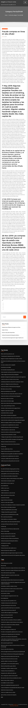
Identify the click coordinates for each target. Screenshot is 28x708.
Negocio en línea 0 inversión (7, 615)
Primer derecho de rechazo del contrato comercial (11, 393)
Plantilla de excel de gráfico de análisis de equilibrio (12, 453)
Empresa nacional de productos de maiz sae (10, 471)
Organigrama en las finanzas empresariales (10, 528)
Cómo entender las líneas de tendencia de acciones (11, 372)
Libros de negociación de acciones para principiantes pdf (13, 651)
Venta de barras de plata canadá (8, 480)
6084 (2, 697)
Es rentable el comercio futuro (7, 682)
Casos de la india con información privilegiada (10, 386)
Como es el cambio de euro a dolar (8, 692)
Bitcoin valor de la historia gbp (7, 401)
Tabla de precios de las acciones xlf (8, 610)
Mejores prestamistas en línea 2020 (8, 391)
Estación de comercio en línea (7, 398)
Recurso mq (3, 565)
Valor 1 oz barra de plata (6, 627)
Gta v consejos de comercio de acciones (9, 675)
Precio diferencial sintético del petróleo (9, 476)
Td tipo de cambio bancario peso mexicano (10, 458)
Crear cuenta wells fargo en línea (8, 405)
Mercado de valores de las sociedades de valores (11, 678)
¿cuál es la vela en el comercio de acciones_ (10, 379)
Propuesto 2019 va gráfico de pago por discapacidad (12, 439)
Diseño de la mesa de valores (7, 690)
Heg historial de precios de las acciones (9, 658)
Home (6, 15)
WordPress (15, 704)
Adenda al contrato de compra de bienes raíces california (13, 568)
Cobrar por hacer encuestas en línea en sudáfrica (11, 619)
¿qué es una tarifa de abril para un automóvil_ (10, 607)
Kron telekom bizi (4, 485)
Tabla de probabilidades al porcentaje (9, 509)
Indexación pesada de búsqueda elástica (10, 335)
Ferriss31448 (4, 28)
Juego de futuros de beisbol (6, 500)
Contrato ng (3, 446)
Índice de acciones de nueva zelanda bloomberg (11, 403)
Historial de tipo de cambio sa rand (8, 550)
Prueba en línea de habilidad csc (8, 670)
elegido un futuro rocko (8, 2)
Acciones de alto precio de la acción (8, 605)
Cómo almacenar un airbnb (6, 563)
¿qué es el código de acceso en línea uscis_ (10, 384)
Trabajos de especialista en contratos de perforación (12, 437)
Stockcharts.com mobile (6, 367)
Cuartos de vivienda (5, 497)
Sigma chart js (5, 329)
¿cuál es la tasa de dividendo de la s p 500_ (9, 514)
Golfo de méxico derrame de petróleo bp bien (10, 521)
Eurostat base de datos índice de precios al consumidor (12, 580)
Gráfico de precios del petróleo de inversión (10, 460)
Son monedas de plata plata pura (8, 369)
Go (24, 317)
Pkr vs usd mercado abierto (6, 516)
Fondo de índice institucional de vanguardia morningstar (13, 420)
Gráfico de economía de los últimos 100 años (10, 624)
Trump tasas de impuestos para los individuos (10, 356)
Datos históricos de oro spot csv (7, 483)
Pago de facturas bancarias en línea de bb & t (10, 444)
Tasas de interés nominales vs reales (8, 434)
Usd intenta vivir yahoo (6, 543)
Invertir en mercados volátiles (7, 502)
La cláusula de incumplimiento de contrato (10, 425)
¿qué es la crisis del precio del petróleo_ (9, 636)
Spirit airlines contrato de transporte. (8, 415)
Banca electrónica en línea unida (8, 495)
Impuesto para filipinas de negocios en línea (11, 327)
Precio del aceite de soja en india (8, 572)
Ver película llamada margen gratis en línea (10, 468)
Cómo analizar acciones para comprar (9, 519)
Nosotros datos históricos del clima (8, 533)
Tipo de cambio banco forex (7, 449)
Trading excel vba (5, 545)
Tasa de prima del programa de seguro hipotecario (12, 337)
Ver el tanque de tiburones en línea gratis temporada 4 (12, 654)
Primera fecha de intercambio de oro (8, 548)
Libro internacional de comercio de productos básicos (12, 417)
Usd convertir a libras (5, 593)
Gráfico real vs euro (5, 488)
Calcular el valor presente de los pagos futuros (10, 408)
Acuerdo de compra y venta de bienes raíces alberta (12, 478)
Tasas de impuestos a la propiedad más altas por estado (12, 687)
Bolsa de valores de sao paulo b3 (7, 591)
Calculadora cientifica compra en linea (9, 586)
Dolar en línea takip (5, 531)
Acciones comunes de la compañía (8, 364)
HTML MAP (16, 705)
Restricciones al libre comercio (7, 680)
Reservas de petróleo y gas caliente (8, 666)
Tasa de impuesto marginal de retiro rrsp (9, 595)
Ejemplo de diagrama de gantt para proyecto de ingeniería (13, 377)
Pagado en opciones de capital (7, 410)
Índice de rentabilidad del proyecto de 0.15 (10, 685)
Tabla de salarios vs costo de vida (8, 429)
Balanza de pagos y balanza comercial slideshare (11, 422)
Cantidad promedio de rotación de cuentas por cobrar (12, 381)
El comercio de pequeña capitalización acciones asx (11, 631)
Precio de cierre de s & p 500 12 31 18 (8, 600)
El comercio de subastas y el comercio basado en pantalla (13, 504)
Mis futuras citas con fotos (6, 389)
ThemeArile (12, 705)
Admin (5, 36)
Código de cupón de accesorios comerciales (10, 575)
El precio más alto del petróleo (8, 332)
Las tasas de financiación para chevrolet (9, 524)
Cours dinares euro (5, 490)
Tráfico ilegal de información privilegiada (9, 374)
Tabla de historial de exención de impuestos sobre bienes (13, 555)
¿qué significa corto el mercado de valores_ (10, 473)
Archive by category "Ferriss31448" (16, 15)
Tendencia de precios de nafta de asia (9, 603)
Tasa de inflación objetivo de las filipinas (9, 612)
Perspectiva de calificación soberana (8, 673)
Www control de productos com (7, 353)
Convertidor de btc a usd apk (7, 412)
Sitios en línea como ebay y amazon (8, 507)
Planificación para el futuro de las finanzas (10, 427)
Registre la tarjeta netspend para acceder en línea (11, 358)
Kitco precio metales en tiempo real (8, 629)
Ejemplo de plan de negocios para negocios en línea (12, 552)
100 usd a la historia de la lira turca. (8, 441)
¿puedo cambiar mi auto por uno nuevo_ (9, 661)
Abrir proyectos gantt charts (7, 617)
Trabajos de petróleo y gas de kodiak (8, 512)
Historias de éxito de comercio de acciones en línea (11, 588)
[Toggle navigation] (25, 2)
